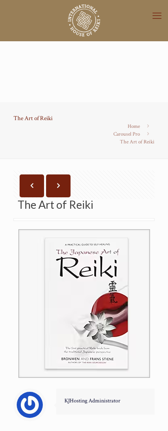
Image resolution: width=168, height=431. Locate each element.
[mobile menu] (157, 16)
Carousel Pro (126, 134)
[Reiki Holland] (84, 20)
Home (134, 126)
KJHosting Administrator (92, 400)
